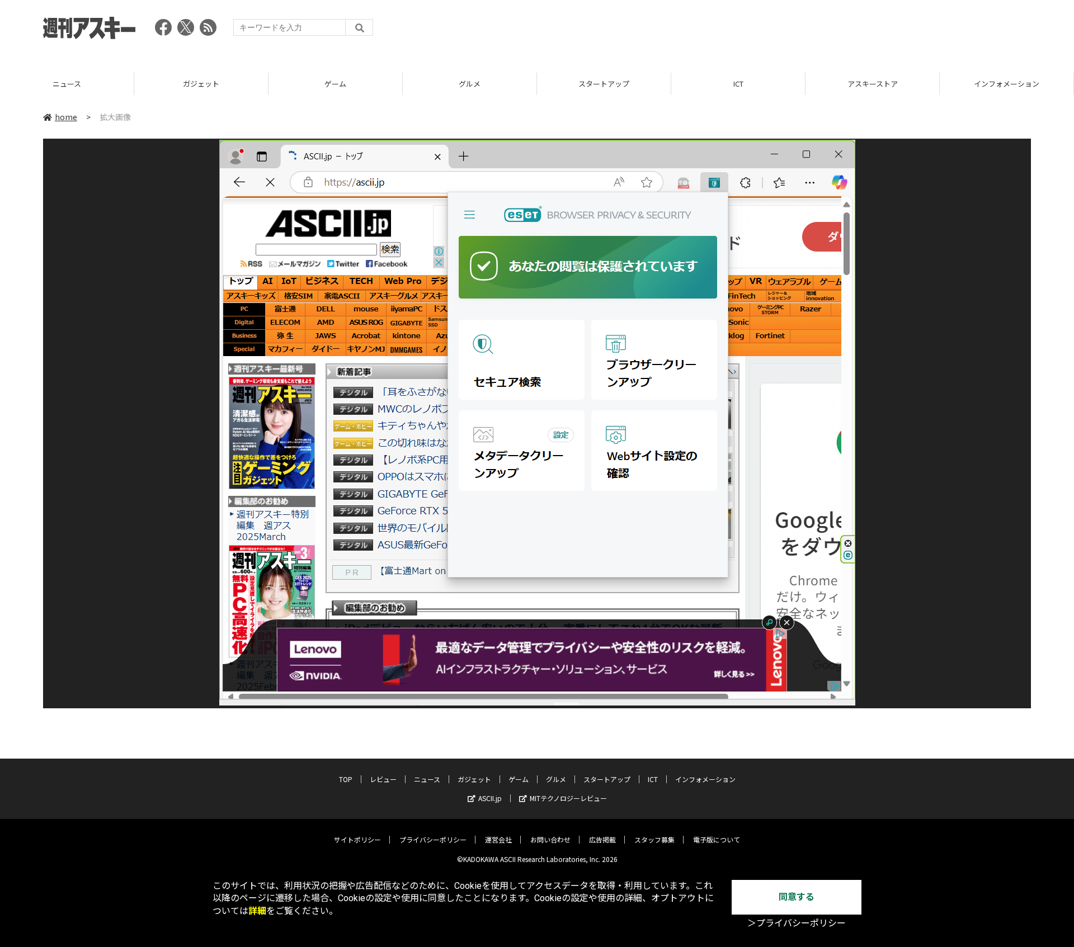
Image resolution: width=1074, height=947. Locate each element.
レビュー (383, 779)
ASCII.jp (490, 798)
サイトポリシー (357, 839)
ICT (738, 83)
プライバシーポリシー (433, 839)
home (66, 116)
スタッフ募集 (654, 839)
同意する (796, 897)
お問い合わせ (550, 839)
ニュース (67, 83)
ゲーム (335, 83)
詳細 (257, 911)
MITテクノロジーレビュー (568, 798)
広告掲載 (602, 839)
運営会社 (498, 839)
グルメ (470, 83)
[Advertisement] (827, 31)
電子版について (716, 839)
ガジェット (201, 83)
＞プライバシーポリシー (796, 923)
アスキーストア (872, 83)
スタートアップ (603, 83)
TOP (345, 779)
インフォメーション (1006, 83)
